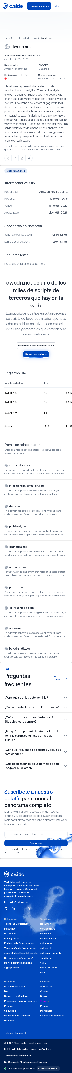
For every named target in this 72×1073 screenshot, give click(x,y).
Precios (8, 1005)
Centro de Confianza (52, 1015)
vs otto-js (46, 957)
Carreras (45, 1001)
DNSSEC (43, 65)
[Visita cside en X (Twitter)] (29, 908)
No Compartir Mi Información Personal (25, 1061)
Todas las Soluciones (16, 923)
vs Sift (44, 972)
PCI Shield (10, 933)
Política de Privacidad (16, 1049)
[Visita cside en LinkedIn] (13, 908)
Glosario (9, 1020)
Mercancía (46, 1010)
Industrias (10, 928)
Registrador (11, 65)
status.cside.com (48, 1068)
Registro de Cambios (16, 996)
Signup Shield (11, 967)
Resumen (45, 923)
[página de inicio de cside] (14, 874)
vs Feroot (45, 948)
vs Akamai (45, 933)
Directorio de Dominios (17, 1015)
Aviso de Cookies (41, 1049)
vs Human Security (50, 953)
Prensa (44, 1005)
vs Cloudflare (47, 928)
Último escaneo (47, 75)
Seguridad (10, 1010)
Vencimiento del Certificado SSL (22, 55)
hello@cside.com (18, 902)
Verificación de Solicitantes (20, 948)
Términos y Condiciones (18, 1055)
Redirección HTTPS (15, 75)
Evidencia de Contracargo (19, 943)
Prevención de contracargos (20, 1001)
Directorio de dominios (25, 38)
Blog (6, 991)
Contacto (45, 991)
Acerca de (46, 986)
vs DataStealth (48, 967)
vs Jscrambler (48, 938)
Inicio (7, 38)
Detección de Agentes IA (18, 957)
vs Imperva (46, 943)
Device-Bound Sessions (18, 962)
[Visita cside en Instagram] (21, 908)
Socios (44, 996)
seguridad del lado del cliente (21, 953)
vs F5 (43, 962)
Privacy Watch (12, 938)
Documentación (13, 986)
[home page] (13, 6)
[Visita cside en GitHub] (6, 908)
